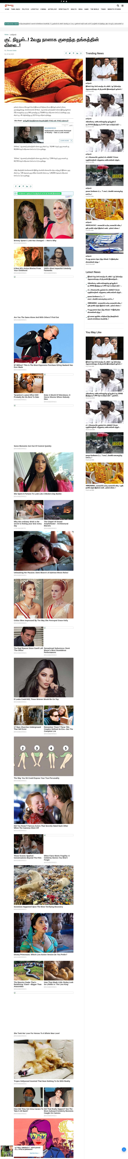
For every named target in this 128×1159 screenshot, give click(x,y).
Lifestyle (35, 9)
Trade (103, 9)
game (86, 9)
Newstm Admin (11, 50)
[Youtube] (66, 1)
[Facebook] (61, 1)
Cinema (43, 9)
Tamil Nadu (15, 9)
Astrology (52, 9)
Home (7, 9)
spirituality (64, 9)
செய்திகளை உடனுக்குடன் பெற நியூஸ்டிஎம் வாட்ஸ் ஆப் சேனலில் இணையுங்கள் (39, 193)
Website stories (114, 9)
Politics (25, 9)
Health (74, 9)
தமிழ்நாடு (13, 34)
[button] (123, 6)
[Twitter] (63, 1)
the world (94, 9)
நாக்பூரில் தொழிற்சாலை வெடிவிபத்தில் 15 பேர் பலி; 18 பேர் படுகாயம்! (45, 121)
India (80, 9)
